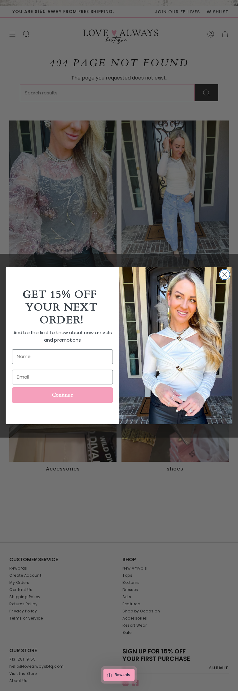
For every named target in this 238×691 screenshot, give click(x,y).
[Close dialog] (225, 274)
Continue (62, 394)
